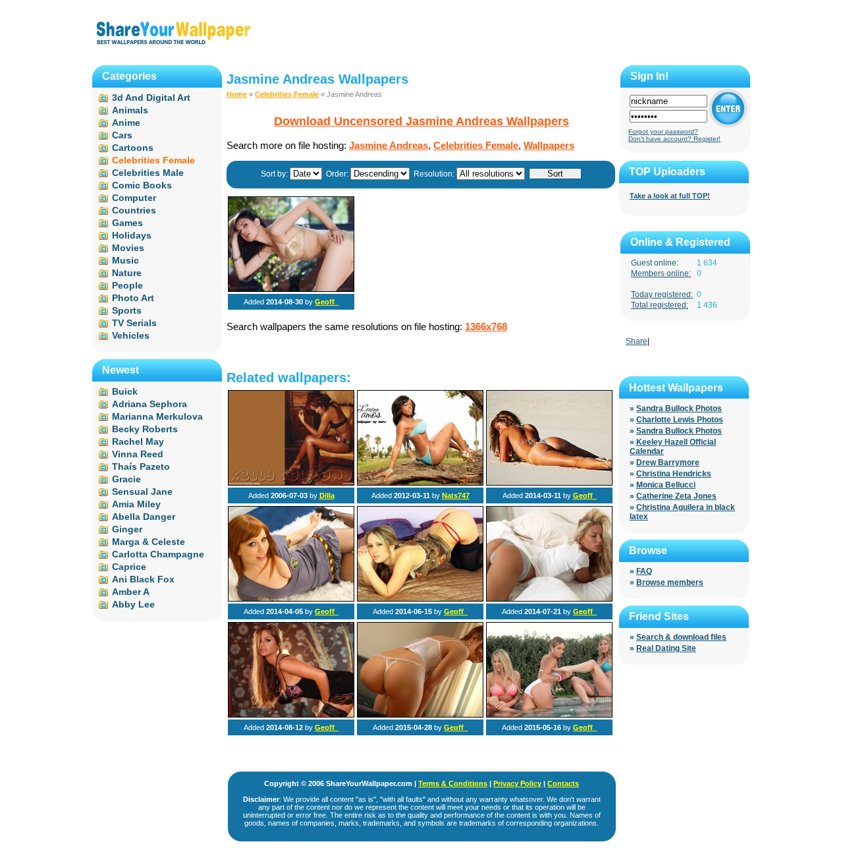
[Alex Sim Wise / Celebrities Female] (291, 599)
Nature (127, 273)
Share (636, 341)
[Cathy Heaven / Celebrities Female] (291, 715)
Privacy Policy (517, 783)
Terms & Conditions (452, 783)
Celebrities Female (287, 94)
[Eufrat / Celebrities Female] (420, 715)
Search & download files (681, 637)
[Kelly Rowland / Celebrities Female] (291, 483)
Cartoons (132, 147)
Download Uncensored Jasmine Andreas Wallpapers (421, 121)
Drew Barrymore (667, 462)
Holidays (131, 235)
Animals (130, 110)
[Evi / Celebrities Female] (549, 599)
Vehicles (131, 335)
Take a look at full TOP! (670, 196)
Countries (134, 210)
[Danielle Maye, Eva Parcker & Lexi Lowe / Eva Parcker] (549, 715)
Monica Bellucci (665, 485)
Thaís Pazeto (141, 466)
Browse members (669, 582)
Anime (126, 122)
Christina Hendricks (673, 473)
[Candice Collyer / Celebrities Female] (420, 599)
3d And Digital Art (151, 97)
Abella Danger (143, 516)
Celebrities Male (148, 172)
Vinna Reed (137, 454)
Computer (134, 197)
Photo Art (133, 298)
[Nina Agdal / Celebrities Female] (549, 483)
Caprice (129, 566)
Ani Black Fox (143, 579)
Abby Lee (133, 604)
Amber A (131, 591)
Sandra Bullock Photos (679, 408)
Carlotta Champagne (158, 554)
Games (127, 222)
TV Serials (134, 323)
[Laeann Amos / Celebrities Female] (420, 483)
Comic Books (142, 185)
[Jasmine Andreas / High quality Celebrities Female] (291, 289)
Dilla (327, 495)
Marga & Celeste (148, 541)
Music (125, 260)
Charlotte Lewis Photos (679, 419)
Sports (127, 310)
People (127, 285)
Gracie (126, 479)
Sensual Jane (142, 491)
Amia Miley (136, 504)
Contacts (563, 783)
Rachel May (138, 441)
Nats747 (456, 495)
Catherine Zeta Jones (676, 496)
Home (237, 94)
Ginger (127, 529)
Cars (122, 135)
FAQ (644, 571)
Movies (128, 247)
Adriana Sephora (149, 404)
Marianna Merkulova (157, 416)
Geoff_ (327, 302)
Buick (125, 391)
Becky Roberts (145, 429)
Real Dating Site (666, 648)
